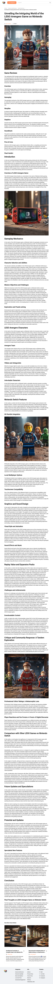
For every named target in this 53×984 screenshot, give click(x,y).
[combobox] (33, 2)
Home (5, 8)
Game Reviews (21, 8)
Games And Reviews (12, 8)
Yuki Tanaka (8, 23)
